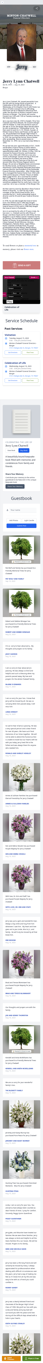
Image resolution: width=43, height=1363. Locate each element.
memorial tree (30, 245)
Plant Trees (30, 352)
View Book (11, 450)
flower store (28, 249)
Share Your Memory (15, 486)
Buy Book (23, 450)
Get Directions (12, 352)
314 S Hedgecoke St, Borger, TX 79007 (23, 348)
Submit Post (21, 526)
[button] (21, 549)
